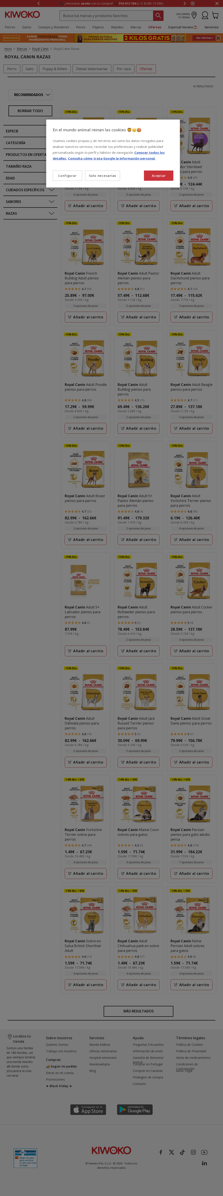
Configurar (67, 176)
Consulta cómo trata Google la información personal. (111, 158)
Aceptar (159, 175)
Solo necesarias (102, 175)
